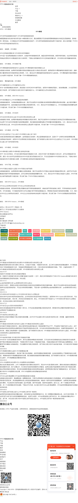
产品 (16, 9)
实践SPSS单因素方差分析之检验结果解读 (13, 274)
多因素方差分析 (71, 234)
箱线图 (7, 49)
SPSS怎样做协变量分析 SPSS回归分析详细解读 (14, 53)
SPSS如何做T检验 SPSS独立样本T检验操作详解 (15, 337)
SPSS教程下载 (16, 64)
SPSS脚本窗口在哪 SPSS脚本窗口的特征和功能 (14, 151)
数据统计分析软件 (25, 234)
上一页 (5, 207)
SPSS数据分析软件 (58, 231)
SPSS (1, 29)
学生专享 (18, 13)
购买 (16, 22)
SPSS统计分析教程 (25, 238)
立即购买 (3, 216)
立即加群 (10, 221)
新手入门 (3, 209)
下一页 (14, 207)
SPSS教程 (13, 49)
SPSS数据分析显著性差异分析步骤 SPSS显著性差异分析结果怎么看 (21, 262)
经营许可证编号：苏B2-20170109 (41, 489)
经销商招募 (18, 18)
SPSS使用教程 (59, 234)
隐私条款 (3, 466)
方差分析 (4, 238)
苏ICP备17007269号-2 (9, 494)
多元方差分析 (13, 238)
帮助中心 (18, 15)
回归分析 (47, 238)
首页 (16, 6)
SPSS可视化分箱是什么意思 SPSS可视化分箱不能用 (16, 168)
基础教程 (3, 452)
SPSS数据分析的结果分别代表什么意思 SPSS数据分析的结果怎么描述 (22, 324)
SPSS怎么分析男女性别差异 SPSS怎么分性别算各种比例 (17, 186)
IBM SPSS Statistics (18, 96)
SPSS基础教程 (38, 238)
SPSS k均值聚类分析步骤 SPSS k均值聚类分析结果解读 (17, 362)
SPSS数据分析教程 (47, 234)
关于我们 (3, 464)
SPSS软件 (15, 113)
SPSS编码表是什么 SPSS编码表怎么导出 (12, 85)
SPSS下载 (15, 130)
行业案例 (18, 20)
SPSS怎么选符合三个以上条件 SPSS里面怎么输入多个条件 (18, 134)
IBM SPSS (69, 231)
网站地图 (3, 468)
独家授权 (3, 461)
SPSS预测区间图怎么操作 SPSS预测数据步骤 (14, 351)
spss (30, 231)
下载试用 (3, 225)
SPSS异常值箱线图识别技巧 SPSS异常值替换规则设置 (17, 36)
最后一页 (19, 207)
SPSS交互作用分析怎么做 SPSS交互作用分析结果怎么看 (17, 117)
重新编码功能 (9, 81)
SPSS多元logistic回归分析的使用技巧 (11, 305)
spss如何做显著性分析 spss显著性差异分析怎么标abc (16, 283)
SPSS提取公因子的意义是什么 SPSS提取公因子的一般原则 (18, 392)
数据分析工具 (13, 234)
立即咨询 (56, 457)
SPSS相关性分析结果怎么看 (8, 315)
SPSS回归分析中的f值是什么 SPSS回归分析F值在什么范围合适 (19, 294)
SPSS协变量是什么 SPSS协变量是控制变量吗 (14, 100)
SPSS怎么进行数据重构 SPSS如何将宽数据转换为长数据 (17, 376)
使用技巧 (15, 209)
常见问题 (9, 209)
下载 (16, 11)
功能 (1, 445)
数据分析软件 (45, 231)
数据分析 (36, 234)
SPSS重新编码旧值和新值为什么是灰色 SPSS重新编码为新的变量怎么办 (22, 68)
